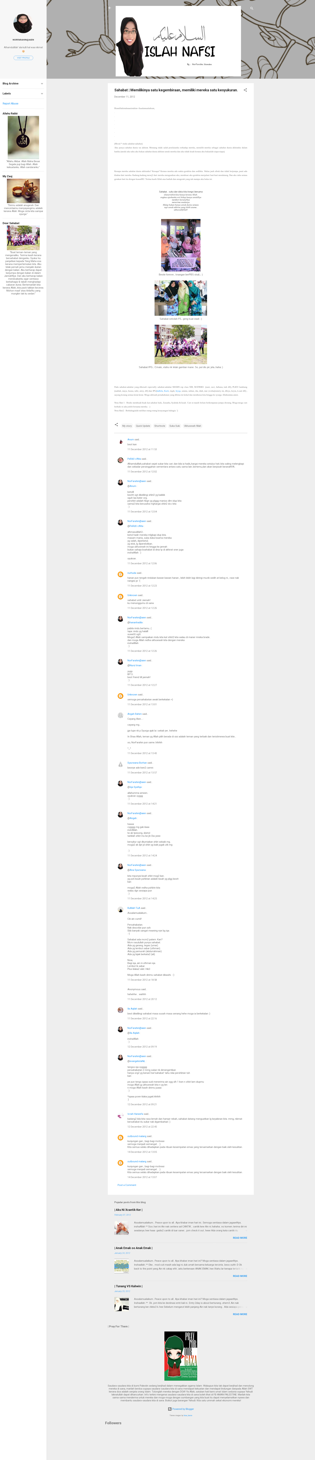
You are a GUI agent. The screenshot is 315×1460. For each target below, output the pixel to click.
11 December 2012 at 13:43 (142, 753)
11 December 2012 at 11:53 (142, 449)
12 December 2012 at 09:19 (142, 1046)
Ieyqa (178, 391)
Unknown (132, 595)
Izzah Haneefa (135, 1113)
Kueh (166, 391)
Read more (240, 1237)
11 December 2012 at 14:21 (142, 803)
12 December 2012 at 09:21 (142, 1104)
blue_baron (188, 1415)
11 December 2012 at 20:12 (142, 999)
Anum (130, 439)
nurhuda (131, 572)
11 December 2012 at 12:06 (142, 563)
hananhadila (136, 622)
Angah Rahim (134, 713)
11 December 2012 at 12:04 (142, 511)
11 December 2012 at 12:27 (142, 685)
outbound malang (136, 1136)
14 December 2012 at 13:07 (142, 1177)
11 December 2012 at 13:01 (142, 704)
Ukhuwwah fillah (192, 425)
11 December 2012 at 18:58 (142, 979)
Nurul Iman (135, 665)
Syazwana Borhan (137, 762)
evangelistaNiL (137, 1061)
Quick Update (143, 425)
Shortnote (159, 425)
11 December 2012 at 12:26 (142, 608)
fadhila (160, 391)
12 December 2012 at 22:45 (142, 1126)
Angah (133, 818)
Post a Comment (127, 1185)
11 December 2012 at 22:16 (142, 1018)
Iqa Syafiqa (136, 787)
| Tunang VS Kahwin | (128, 1286)
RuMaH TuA (133, 908)
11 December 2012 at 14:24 (142, 855)
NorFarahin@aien (136, 481)
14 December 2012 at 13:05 (142, 1151)
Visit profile (23, 58)
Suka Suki (174, 425)
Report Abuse (10, 103)
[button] (245, 90)
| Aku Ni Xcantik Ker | (128, 1209)
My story (127, 425)
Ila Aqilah (132, 1008)
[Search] (252, 9)
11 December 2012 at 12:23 (142, 585)
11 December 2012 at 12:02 (142, 471)
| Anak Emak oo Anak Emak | (133, 1248)
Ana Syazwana (138, 870)
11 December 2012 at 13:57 (142, 772)
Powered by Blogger (183, 1409)
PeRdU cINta (134, 458)
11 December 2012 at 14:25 (142, 898)
